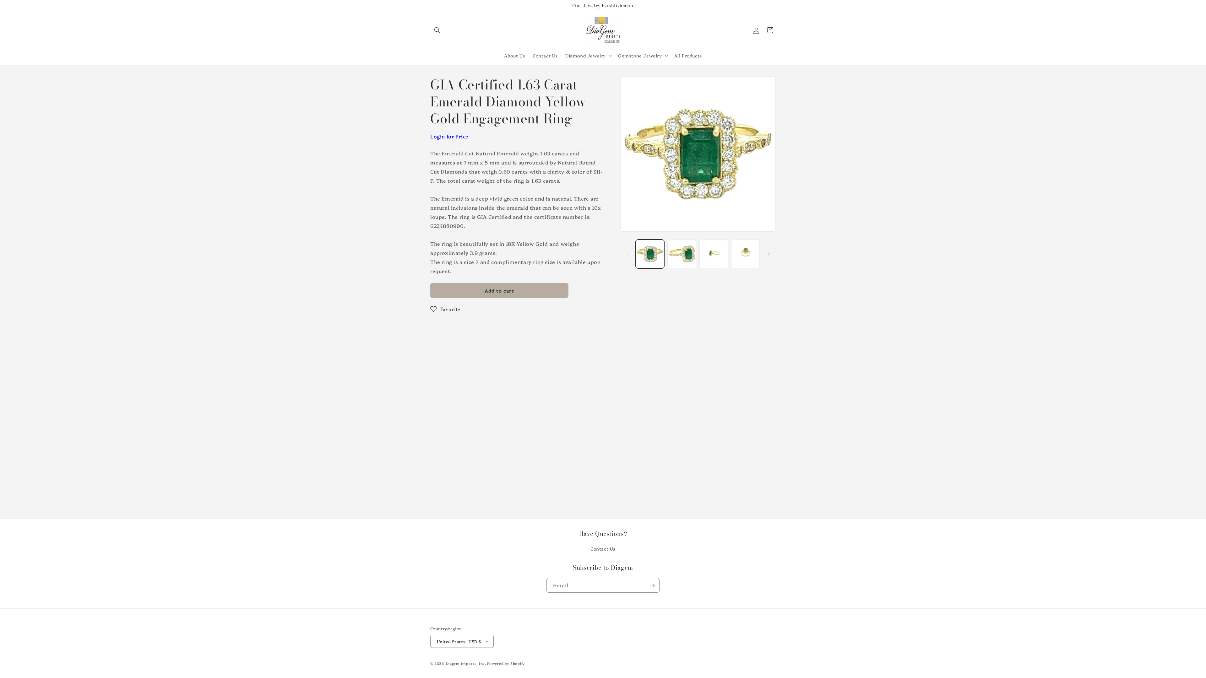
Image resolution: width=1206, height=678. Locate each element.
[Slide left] (627, 254)
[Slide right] (769, 254)
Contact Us (603, 549)
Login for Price (449, 136)
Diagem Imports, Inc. (466, 663)
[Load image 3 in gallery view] (713, 253)
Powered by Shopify (506, 663)
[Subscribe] (652, 585)
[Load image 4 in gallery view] (745, 253)
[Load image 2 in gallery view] (681, 253)
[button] (437, 30)
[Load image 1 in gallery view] (650, 253)
